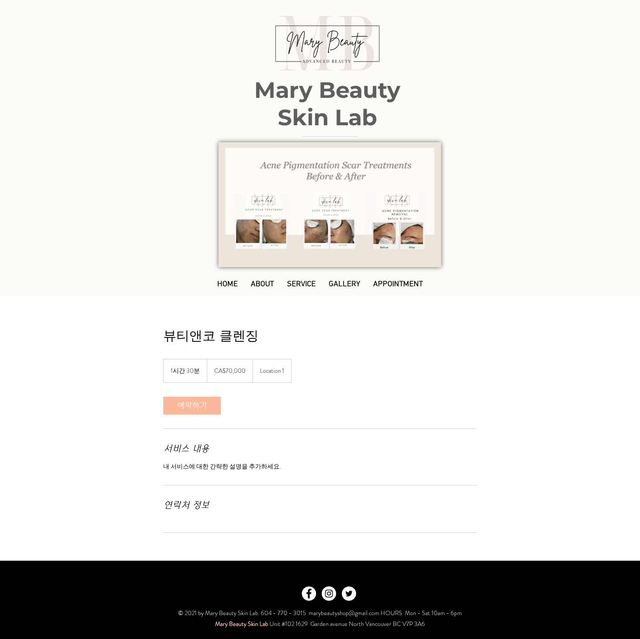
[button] (430, 257)
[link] (192, 406)
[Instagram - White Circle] (329, 593)
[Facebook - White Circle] (309, 593)
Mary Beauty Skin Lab (327, 104)
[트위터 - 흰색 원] (349, 593)
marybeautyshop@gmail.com (344, 613)
